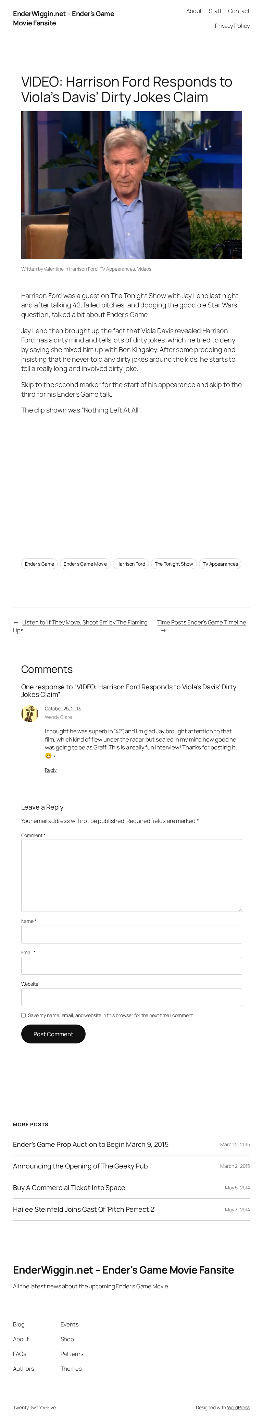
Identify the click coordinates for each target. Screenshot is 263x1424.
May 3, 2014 (237, 1209)
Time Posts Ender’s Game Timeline (201, 622)
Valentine (53, 268)
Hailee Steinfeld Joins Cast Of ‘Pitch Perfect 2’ (84, 1209)
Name (29, 921)
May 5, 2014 (237, 1187)
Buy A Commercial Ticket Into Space (69, 1187)
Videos (144, 268)
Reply (51, 770)
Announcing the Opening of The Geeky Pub (80, 1166)
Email (28, 952)
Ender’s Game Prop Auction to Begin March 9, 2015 (90, 1144)
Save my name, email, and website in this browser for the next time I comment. (111, 1015)
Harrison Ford (83, 268)
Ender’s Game (39, 564)
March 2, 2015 (235, 1144)
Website (29, 984)
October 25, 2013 (63, 708)
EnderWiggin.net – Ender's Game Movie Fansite (123, 1270)
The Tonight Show (174, 564)
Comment (33, 835)
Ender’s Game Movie (85, 564)
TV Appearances (117, 268)
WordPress (238, 1407)
